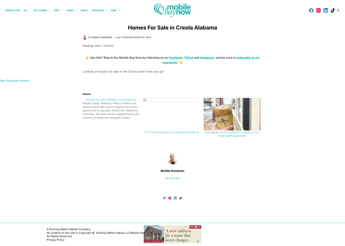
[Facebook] (311, 10)
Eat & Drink (40, 10)
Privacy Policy (56, 240)
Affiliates (98, 10)
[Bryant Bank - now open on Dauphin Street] (172, 234)
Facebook (175, 57)
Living (69, 10)
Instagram (207, 57)
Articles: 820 (172, 178)
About (84, 10)
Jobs (113, 10)
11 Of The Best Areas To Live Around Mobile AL (171, 132)
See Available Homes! (14, 80)
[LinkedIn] (325, 10)
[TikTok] (333, 10)
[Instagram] (318, 10)
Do (25, 10)
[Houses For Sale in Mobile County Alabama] (113, 108)
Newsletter (12, 10)
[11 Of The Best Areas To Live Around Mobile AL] (171, 114)
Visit (56, 10)
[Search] (338, 10)
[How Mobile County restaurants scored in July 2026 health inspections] (232, 114)
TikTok (188, 57)
